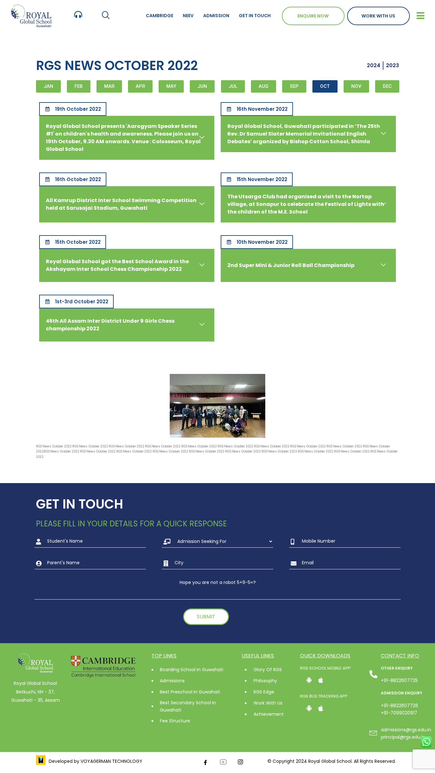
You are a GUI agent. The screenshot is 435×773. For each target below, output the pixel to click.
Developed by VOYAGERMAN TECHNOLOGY (95, 761)
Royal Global (50, 355)
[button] (106, 15)
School (73, 355)
